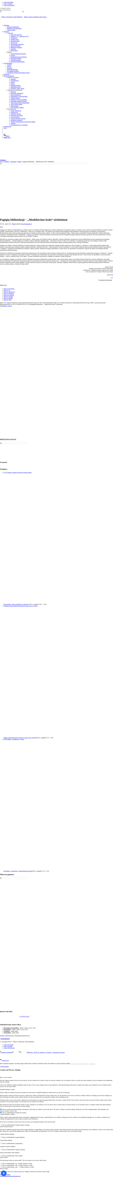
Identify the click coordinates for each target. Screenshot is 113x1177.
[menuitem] (58, 28)
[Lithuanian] (7, 10)
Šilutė (13, 224)
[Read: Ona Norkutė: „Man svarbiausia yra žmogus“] (58, 472)
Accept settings (4, 1176)
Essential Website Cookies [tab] (7, 1089)
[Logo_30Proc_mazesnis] (11, 17)
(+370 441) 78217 (24, 1016)
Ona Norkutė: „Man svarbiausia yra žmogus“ (16, 604)
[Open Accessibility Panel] (4, 1173)
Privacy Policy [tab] (4, 1168)
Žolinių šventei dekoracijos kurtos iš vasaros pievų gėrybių (20, 737)
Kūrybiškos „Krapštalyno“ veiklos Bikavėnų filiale (18, 871)
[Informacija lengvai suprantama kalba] (4, 129)
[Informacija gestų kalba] (4, 131)
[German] (4, 10)
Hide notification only (14, 1176)
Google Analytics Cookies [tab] (7, 1114)
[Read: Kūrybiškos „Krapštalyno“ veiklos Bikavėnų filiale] (58, 739)
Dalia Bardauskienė (26, 224)
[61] (44, 163)
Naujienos (3, 160)
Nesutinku (6, 1066)
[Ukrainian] (9, 10)
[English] (1, 10)
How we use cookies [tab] (6, 1077)
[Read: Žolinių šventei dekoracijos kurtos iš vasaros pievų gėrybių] (58, 606)
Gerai (1, 1066)
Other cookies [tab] (4, 1157)
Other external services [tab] (6, 1126)
